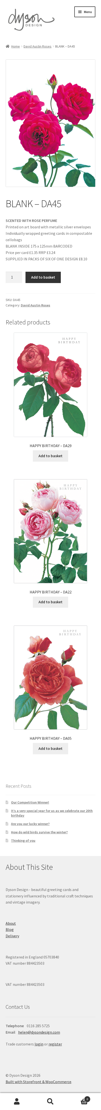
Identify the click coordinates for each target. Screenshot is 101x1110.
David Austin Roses (37, 46)
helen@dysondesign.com (39, 1032)
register (55, 1044)
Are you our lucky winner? (30, 824)
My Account (17, 1101)
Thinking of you (23, 840)
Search (50, 1101)
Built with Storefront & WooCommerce (38, 1081)
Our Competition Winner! (30, 802)
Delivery (12, 935)
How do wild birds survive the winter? (39, 832)
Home (15, 46)
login (39, 1044)
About (11, 923)
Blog (10, 929)
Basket (77, 1097)
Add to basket (43, 277)
